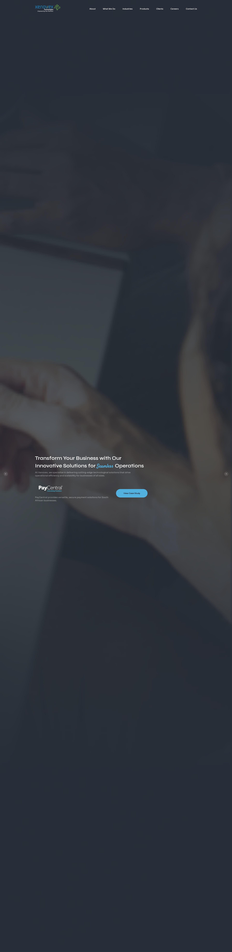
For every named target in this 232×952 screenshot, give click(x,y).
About (92, 9)
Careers (174, 9)
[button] (6, 474)
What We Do (109, 9)
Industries (128, 9)
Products (144, 9)
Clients (159, 9)
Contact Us (191, 9)
